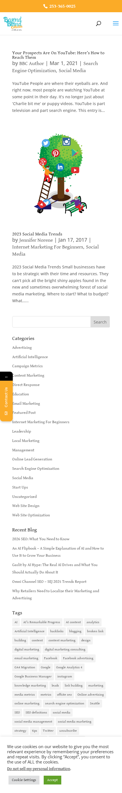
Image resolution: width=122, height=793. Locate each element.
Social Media (72, 71)
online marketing (26, 703)
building (20, 640)
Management (23, 450)
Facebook (50, 658)
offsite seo (64, 694)
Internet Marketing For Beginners (47, 247)
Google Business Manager (33, 676)
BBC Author (31, 63)
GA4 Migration (24, 667)
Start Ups (20, 487)
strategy (20, 731)
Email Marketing (26, 403)
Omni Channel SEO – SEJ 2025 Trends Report (49, 581)
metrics (46, 694)
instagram (64, 676)
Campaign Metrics (27, 366)
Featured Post (24, 412)
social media (61, 712)
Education (20, 394)
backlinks (57, 631)
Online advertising (90, 694)
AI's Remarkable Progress (41, 622)
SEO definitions (36, 712)
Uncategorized (24, 496)
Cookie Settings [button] (24, 780)
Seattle (95, 703)
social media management (33, 721)
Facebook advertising (78, 658)
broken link (95, 631)
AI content (73, 622)
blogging (75, 631)
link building (74, 685)
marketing (95, 685)
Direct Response (26, 385)
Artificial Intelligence (30, 357)
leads (55, 685)
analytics (93, 622)
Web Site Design (25, 506)
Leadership (21, 431)
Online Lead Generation (32, 459)
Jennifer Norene (36, 240)
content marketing (62, 640)
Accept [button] (52, 780)
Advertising (22, 347)
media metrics (24, 694)
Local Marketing (25, 441)
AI (16, 622)
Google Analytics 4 (69, 667)
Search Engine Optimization (35, 468)
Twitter (48, 731)
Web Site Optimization (31, 515)
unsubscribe (68, 731)
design (86, 640)
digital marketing (26, 649)
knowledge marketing (30, 685)
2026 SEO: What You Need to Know (41, 539)
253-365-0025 (61, 6)
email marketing (26, 658)
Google (46, 667)
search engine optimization (64, 703)
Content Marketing (28, 375)
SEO (17, 712)
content (37, 640)
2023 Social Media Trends (37, 234)
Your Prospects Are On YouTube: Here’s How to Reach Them (58, 55)
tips (34, 731)
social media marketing (74, 721)
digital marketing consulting (65, 649)
